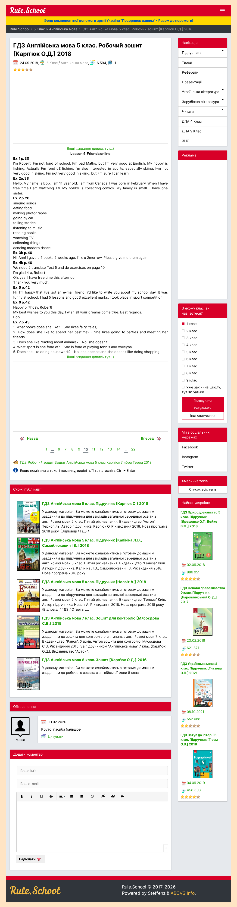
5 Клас (52, 63)
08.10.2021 (195, 712)
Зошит (60, 462)
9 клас (191, 380)
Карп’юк (113, 462)
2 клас (191, 331)
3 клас (191, 338)
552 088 (193, 719)
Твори (187, 62)
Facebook (190, 447)
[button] (22, 796)
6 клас (191, 359)
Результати (202, 408)
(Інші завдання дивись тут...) (90, 148)
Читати (188, 111)
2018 (148, 462)
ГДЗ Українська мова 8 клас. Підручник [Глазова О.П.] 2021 (201, 668)
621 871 (193, 648)
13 (110, 449)
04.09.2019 (196, 783)
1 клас (190, 324)
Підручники (192, 52)
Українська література (200, 92)
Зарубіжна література (200, 102)
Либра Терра (132, 462)
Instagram (190, 457)
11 (93, 449)
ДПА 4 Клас (192, 121)
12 (101, 449)
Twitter (187, 467)
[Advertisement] (90, 108)
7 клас (191, 366)
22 (133, 449)
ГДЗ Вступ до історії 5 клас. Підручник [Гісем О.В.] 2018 (199, 739)
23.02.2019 (196, 640)
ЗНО (185, 141)
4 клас (191, 345)
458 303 (194, 790)
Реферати (190, 72)
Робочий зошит (41, 462)
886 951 (193, 572)
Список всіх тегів (202, 489)
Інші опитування (202, 415)
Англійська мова (74, 63)
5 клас (100, 462)
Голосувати (203, 401)
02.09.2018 (196, 565)
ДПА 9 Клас (191, 131)
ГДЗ (23, 462)
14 (119, 449)
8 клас (191, 373)
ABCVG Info (183, 893)
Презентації (192, 82)
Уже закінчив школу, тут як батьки (201, 389)
